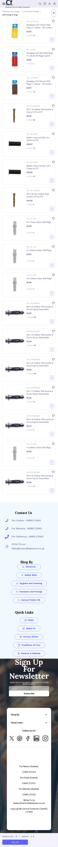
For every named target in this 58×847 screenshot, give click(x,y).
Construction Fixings (31, 11)
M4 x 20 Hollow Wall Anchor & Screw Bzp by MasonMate (40, 420)
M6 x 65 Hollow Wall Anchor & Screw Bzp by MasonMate (40, 308)
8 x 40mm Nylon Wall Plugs (39, 447)
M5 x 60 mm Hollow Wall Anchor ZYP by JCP (38, 195)
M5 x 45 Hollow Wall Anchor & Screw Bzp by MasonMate (40, 477)
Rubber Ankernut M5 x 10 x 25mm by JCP (39, 167)
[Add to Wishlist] (53, 21)
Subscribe (29, 693)
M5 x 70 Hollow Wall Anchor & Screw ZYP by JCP (40, 110)
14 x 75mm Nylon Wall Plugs (39, 222)
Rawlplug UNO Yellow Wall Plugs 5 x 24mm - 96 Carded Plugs (39, 26)
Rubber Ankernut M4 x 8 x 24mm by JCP (38, 139)
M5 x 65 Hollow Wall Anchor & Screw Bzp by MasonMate (40, 364)
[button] (43, 3)
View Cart (15, 842)
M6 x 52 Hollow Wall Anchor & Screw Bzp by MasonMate (40, 336)
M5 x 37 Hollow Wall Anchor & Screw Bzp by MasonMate (40, 392)
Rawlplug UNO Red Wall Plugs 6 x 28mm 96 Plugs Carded (40, 54)
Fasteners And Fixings (10, 11)
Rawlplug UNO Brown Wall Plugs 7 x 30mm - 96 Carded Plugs (39, 82)
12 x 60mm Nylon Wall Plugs (39, 250)
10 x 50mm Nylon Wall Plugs (39, 278)
